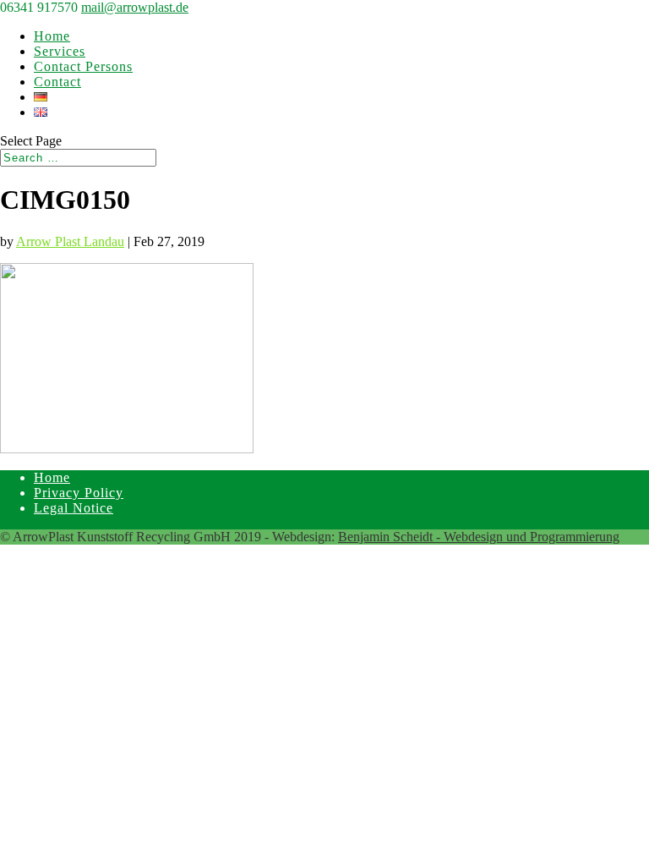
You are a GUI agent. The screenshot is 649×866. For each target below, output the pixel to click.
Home (52, 36)
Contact (57, 81)
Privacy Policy (78, 492)
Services (59, 51)
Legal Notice (73, 508)
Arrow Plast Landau (70, 241)
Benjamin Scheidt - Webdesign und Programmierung (478, 536)
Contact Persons (83, 66)
